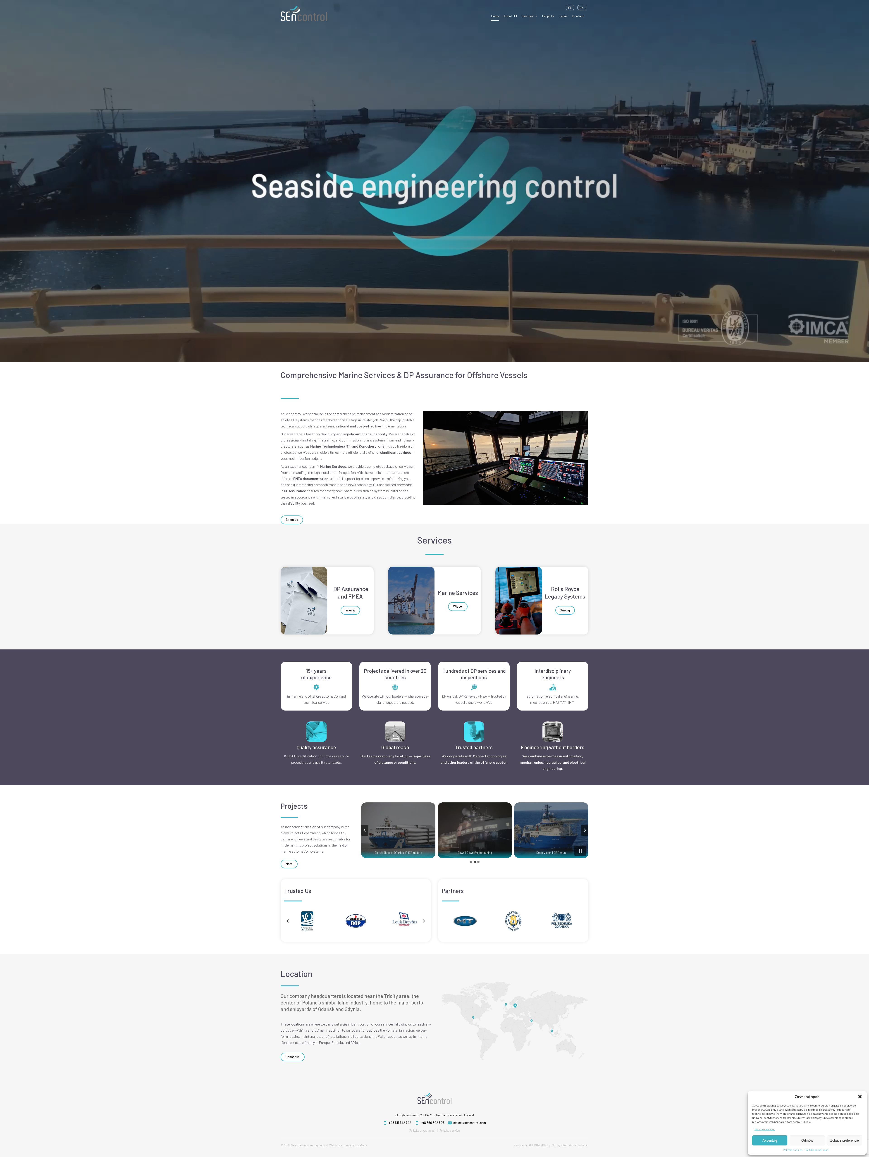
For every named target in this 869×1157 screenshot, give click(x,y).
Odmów (807, 1140)
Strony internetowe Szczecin (570, 1145)
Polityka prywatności (817, 1149)
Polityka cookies (792, 1149)
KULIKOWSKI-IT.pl (539, 1145)
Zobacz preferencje (844, 1140)
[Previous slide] (364, 830)
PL (570, 8)
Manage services (764, 1129)
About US (510, 16)
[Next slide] (584, 830)
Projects (548, 16)
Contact (578, 16)
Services (527, 16)
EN (582, 8)
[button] (860, 1096)
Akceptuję (769, 1140)
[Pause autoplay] (580, 851)
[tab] (471, 862)
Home (495, 16)
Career (563, 16)
